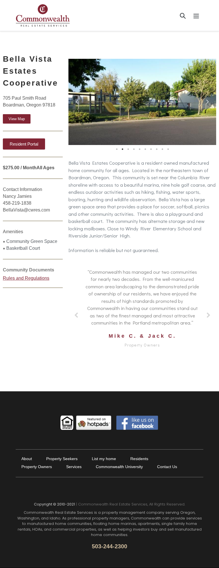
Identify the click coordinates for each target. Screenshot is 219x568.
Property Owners (36, 466)
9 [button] (162, 149)
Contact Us (167, 466)
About (26, 458)
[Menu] (196, 15)
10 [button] (168, 149)
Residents (139, 458)
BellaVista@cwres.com (26, 210)
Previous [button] (77, 100)
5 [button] (139, 149)
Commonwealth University (119, 466)
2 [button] (122, 149)
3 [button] (128, 149)
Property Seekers (62, 458)
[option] (142, 102)
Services (74, 466)
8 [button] (156, 149)
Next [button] (207, 100)
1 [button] (116, 149)
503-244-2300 (109, 546)
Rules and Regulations (26, 278)
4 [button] (134, 149)
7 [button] (151, 149)
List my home (104, 458)
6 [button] (145, 149)
